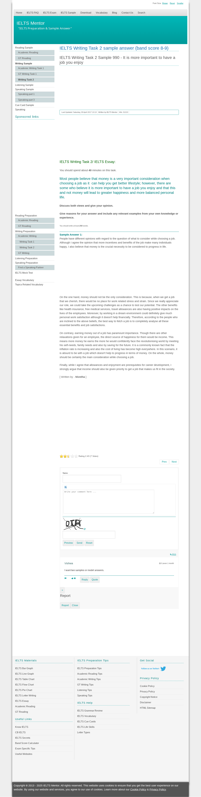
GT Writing (23, 253)
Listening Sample (24, 85)
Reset (172, 3)
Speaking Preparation (26, 263)
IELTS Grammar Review (90, 710)
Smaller (180, 3)
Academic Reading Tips (89, 674)
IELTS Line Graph (24, 674)
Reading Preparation (26, 215)
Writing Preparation (25, 231)
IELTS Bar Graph (24, 668)
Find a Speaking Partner (31, 267)
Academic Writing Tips (89, 679)
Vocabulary (102, 12)
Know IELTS (21, 727)
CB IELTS (20, 732)
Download (85, 12)
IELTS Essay (22, 701)
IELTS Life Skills (85, 727)
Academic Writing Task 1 (31, 68)
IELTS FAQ (33, 12)
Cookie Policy (147, 686)
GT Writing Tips (85, 684)
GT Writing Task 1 (27, 74)
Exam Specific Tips (25, 748)
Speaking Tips (84, 695)
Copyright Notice (148, 697)
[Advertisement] (34, 166)
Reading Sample (24, 47)
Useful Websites (23, 754)
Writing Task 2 (26, 79)
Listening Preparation (26, 258)
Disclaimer (145, 702)
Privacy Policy (147, 691)
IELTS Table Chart (24, 679)
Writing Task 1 (27, 242)
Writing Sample (23, 63)
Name (65, 473)
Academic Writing (27, 236)
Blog (114, 12)
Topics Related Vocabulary (29, 284)
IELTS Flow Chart (24, 684)
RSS (174, 554)
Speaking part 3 (26, 100)
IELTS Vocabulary (86, 716)
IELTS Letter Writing (25, 695)
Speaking (20, 109)
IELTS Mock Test (24, 273)
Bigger (165, 3)
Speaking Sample (24, 89)
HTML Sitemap (148, 708)
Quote (95, 579)
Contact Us (127, 12)
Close (75, 605)
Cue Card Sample (24, 105)
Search (141, 12)
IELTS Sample (68, 12)
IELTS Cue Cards (86, 721)
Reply (85, 579)
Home (19, 12)
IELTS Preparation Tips (89, 668)
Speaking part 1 (26, 94)
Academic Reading (28, 52)
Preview (68, 543)
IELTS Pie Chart (23, 690)
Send (79, 543)
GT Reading (24, 58)
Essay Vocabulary (24, 280)
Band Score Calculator (27, 743)
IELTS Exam (49, 12)
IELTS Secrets (22, 738)
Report (65, 605)
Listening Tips (84, 690)
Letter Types (83, 732)
